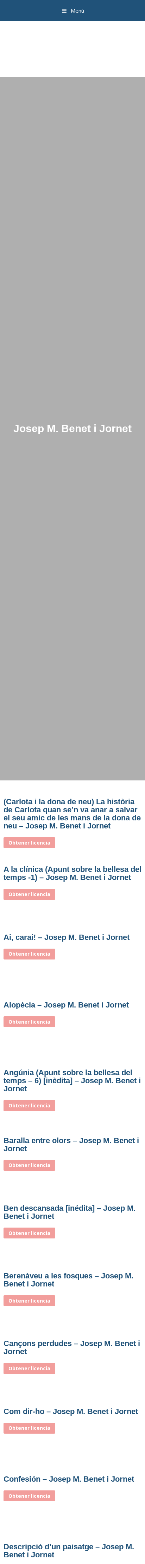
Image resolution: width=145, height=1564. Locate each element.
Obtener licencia (29, 842)
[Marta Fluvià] (72, 48)
